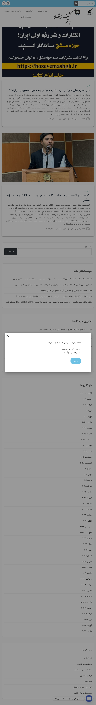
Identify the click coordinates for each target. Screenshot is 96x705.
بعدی (76, 361)
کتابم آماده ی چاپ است (69, 349)
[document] (48, 352)
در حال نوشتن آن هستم (70, 352)
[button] (8, 335)
